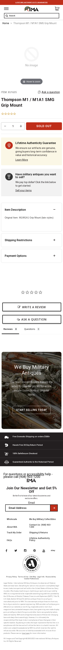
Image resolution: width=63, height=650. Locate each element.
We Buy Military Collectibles (42, 519)
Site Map (32, 577)
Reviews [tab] (8, 329)
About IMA (12, 527)
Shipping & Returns (38, 532)
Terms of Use (23, 577)
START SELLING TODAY (31, 410)
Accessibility (51, 577)
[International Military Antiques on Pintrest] (35, 551)
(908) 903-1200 (29, 477)
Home (5, 23)
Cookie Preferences (31, 579)
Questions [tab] (29, 329)
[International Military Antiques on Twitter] (16, 551)
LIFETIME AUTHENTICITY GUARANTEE (31, 2)
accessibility (35, 474)
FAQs (9, 540)
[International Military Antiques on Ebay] (54, 551)
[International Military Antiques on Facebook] (6, 551)
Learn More (21, 160)
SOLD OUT (44, 126)
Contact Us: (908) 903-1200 (40, 526)
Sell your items (23, 190)
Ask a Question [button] (34, 319)
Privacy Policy (11, 577)
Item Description (15, 209)
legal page (26, 633)
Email (31, 502)
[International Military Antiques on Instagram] (25, 551)
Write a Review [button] (34, 307)
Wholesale (12, 519)
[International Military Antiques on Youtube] (44, 551)
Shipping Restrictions (18, 240)
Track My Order (14, 532)
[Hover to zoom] (31, 56)
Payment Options (16, 256)
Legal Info (40, 577)
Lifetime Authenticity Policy (39, 539)
